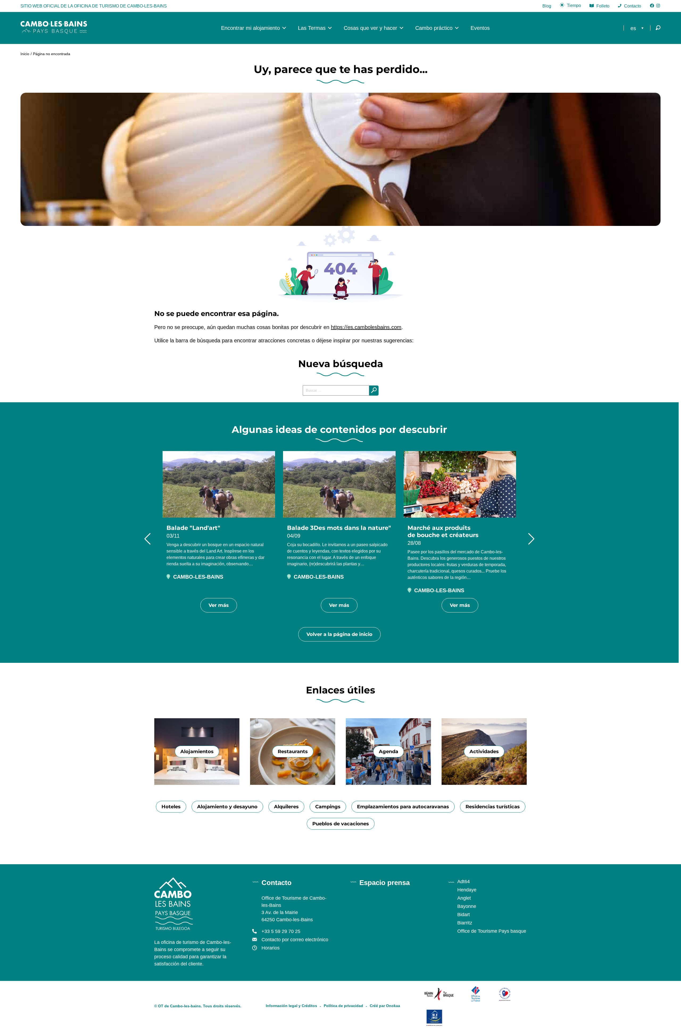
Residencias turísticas (493, 807)
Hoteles (171, 807)
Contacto (632, 6)
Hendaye (466, 889)
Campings (327, 807)
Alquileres (286, 807)
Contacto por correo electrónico (294, 939)
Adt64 (463, 881)
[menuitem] (638, 28)
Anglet (464, 898)
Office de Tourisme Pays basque (491, 931)
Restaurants (293, 751)
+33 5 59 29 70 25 (280, 931)
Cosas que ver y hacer (370, 28)
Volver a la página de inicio (339, 634)
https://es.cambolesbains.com (366, 327)
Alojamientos (197, 751)
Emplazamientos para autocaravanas (403, 807)
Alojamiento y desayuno (227, 807)
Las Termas (312, 28)
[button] (147, 539)
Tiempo (574, 5)
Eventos (480, 28)
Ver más (219, 605)
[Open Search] (658, 28)
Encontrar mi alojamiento (250, 28)
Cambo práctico (433, 28)
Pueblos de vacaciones (340, 824)
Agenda (388, 751)
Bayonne (466, 906)
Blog (546, 6)
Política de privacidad (343, 1006)
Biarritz (464, 923)
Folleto (602, 6)
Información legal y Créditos (291, 1006)
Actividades (484, 751)
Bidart (463, 914)
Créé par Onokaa (385, 1006)
